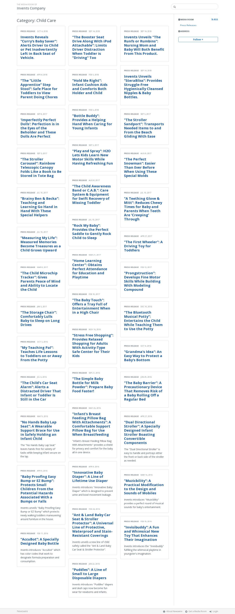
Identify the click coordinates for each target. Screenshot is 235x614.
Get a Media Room (198, 611)
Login (215, 611)
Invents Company (31, 8)
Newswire (22, 611)
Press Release (27, 31)
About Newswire (174, 611)
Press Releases (188, 25)
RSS (215, 19)
